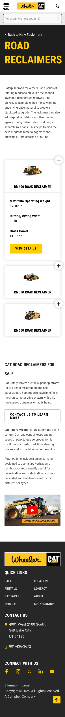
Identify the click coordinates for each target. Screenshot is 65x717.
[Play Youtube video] (32, 510)
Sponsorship (44, 604)
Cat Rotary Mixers (16, 430)
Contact (40, 589)
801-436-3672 (20, 646)
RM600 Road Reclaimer (32, 330)
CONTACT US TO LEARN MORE (29, 416)
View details (25, 248)
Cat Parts (12, 596)
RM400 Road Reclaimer (32, 186)
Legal (26, 685)
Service (10, 604)
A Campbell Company (20, 696)
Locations (41, 581)
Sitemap (11, 685)
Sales (9, 581)
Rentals (11, 589)
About (38, 596)
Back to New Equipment (25, 35)
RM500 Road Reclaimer (32, 292)
